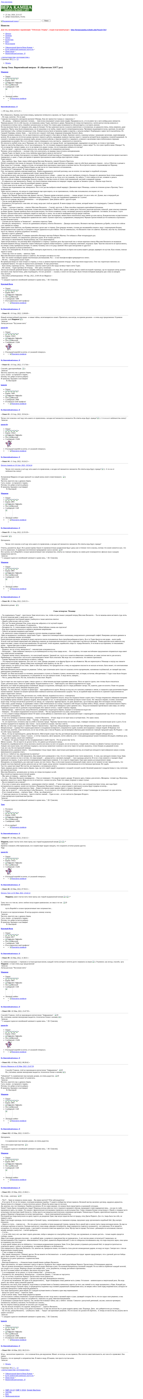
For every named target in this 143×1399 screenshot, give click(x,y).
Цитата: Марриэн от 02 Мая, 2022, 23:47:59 (17, 1066)
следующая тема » (23, 57)
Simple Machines (34, 1390)
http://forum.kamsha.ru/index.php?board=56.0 (88, 30)
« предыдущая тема (8, 57)
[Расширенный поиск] (10, 21)
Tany (3, 804)
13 (17, 59)
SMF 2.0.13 (10, 1390)
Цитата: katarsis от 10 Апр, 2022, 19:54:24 (16, 465)
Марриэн (4, 72)
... (16, 59)
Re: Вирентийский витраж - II (10, 309)
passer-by (4, 328)
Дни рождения (7, 2)
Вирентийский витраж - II (9, 106)
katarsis (4, 385)
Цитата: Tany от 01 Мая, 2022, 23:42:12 (15, 893)
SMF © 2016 (21, 1390)
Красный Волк (7, 284)
